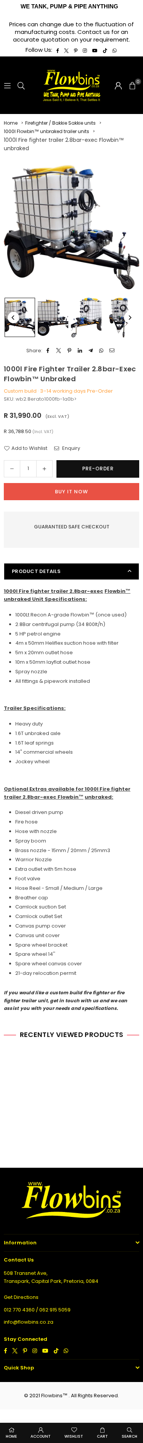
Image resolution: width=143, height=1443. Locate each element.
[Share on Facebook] (48, 351)
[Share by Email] (112, 351)
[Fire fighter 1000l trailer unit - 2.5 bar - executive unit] (53, 317)
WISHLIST (73, 1436)
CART (102, 1436)
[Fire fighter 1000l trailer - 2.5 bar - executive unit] (119, 317)
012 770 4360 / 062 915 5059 (37, 1309)
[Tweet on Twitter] (59, 351)
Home (11, 123)
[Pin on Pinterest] (69, 351)
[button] (132, 85)
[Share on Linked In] (80, 351)
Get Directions (21, 1297)
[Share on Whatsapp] (101, 351)
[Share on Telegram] (91, 351)
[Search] (21, 85)
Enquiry (70, 448)
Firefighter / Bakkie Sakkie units (60, 123)
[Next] (129, 317)
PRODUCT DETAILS (36, 571)
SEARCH (129, 1436)
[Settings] (118, 85)
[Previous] (13, 317)
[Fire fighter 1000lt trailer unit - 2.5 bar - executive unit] (20, 317)
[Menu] (7, 85)
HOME (11, 1436)
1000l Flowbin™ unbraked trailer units (46, 131)
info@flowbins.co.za (28, 1322)
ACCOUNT (41, 1436)
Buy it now (71, 491)
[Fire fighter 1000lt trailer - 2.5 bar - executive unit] (86, 317)
